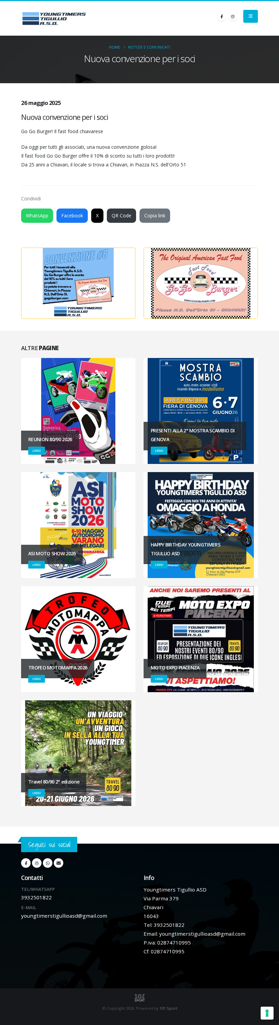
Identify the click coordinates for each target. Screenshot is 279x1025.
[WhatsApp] (47, 863)
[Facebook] (221, 16)
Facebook (72, 215)
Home (114, 47)
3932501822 (36, 897)
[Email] (58, 863)
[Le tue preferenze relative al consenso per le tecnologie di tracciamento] (267, 1013)
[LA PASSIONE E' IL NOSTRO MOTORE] (54, 18)
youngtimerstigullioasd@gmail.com (64, 915)
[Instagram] (232, 16)
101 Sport (168, 1008)
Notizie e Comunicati (149, 47)
